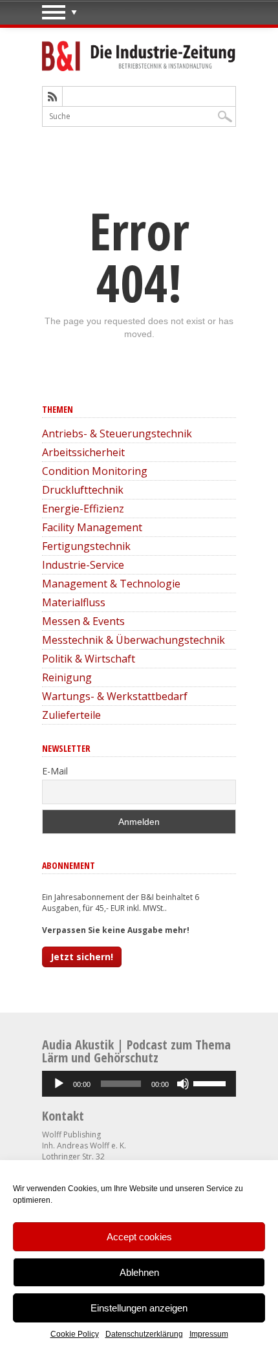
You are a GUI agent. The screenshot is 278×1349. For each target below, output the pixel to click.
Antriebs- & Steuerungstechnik (117, 433)
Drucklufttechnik (82, 490)
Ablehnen (139, 1272)
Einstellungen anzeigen (139, 1307)
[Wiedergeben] (58, 1083)
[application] (139, 1084)
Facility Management (92, 527)
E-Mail (55, 771)
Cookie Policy (74, 1334)
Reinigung (67, 677)
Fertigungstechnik (86, 546)
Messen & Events (83, 621)
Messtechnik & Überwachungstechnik (133, 640)
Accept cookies (139, 1236)
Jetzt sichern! (81, 956)
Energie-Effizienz (83, 508)
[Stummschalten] (182, 1083)
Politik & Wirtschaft (88, 659)
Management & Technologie (111, 583)
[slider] (211, 1082)
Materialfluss (73, 602)
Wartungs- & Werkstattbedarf (114, 696)
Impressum (208, 1334)
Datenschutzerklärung (144, 1334)
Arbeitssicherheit (83, 452)
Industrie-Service (83, 565)
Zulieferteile (71, 715)
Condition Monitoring (94, 471)
